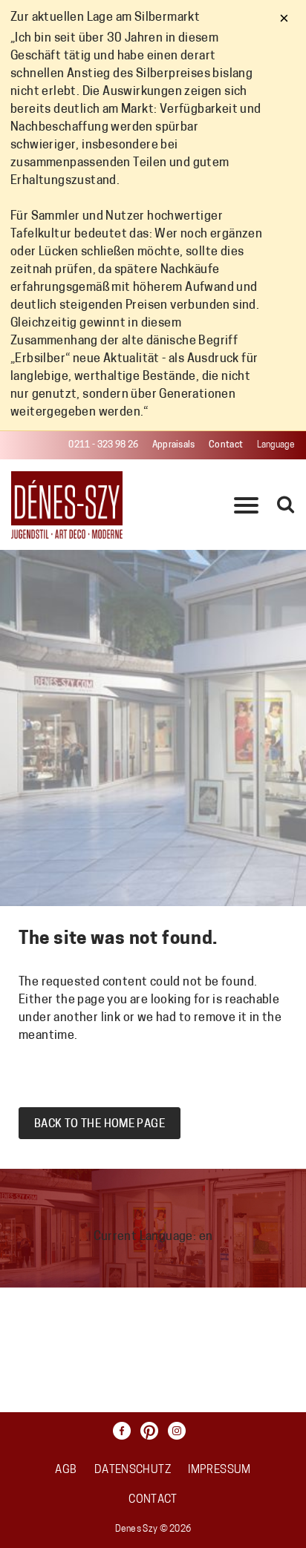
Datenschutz (132, 1470)
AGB (65, 1470)
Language (276, 445)
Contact (226, 445)
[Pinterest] (153, 1431)
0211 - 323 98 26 (103, 445)
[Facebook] (125, 1431)
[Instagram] (180, 1431)
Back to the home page (99, 1124)
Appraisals (173, 445)
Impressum (219, 1470)
